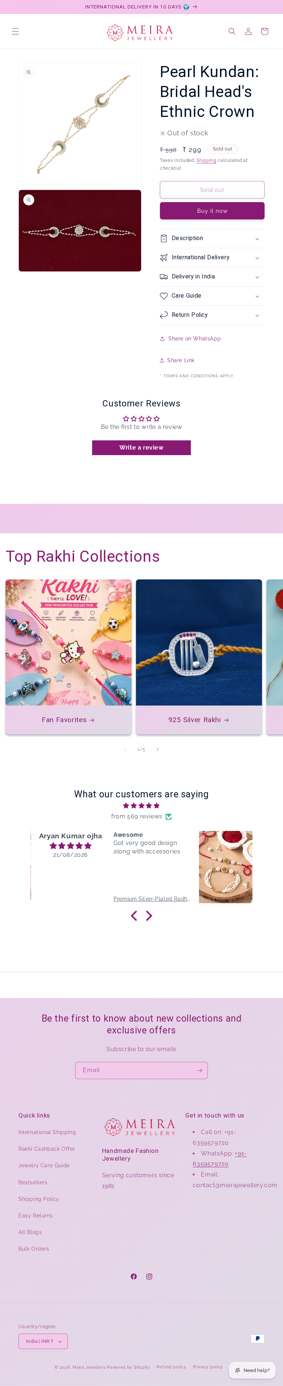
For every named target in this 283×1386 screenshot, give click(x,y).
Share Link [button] (181, 360)
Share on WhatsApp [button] (194, 339)
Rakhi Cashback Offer (46, 1149)
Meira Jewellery (89, 1367)
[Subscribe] (199, 1070)
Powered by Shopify (128, 1367)
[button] (15, 31)
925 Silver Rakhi (194, 719)
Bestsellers (33, 1182)
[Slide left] (125, 749)
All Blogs (30, 1232)
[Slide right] (158, 749)
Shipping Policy (38, 1199)
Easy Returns (35, 1216)
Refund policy (171, 1367)
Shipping (206, 160)
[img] (141, 805)
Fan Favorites (64, 719)
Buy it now (212, 211)
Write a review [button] (141, 447)
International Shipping (47, 1132)
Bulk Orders (33, 1249)
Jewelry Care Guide (44, 1165)
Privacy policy (208, 1367)
